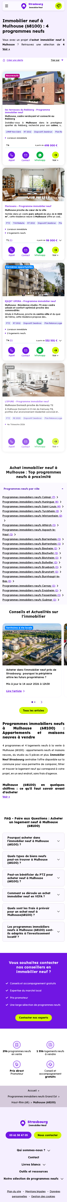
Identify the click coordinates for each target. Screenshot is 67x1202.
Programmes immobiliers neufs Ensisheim (30, 590)
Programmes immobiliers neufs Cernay (28, 585)
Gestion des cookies (43, 1196)
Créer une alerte (15, 60)
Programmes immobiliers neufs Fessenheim (31, 595)
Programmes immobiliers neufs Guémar (29, 599)
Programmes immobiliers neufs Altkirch (29, 525)
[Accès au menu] (6, 5)
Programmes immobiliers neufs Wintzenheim (32, 515)
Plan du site (14, 1191)
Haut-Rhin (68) (20, 1102)
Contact (26, 160)
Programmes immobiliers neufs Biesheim (29, 548)
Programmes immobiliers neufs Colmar (28, 497)
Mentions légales (35, 1191)
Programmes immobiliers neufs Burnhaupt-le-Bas (31, 579)
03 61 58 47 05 (18, 1135)
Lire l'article (14, 691)
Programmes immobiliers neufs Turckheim (30, 511)
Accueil (32, 1090)
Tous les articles (33, 710)
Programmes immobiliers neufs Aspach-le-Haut (29, 532)
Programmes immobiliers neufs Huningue (30, 501)
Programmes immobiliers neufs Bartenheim (31, 539)
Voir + (55, 160)
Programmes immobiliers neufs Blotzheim (30, 557)
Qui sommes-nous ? (31, 1150)
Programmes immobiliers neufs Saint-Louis (31, 506)
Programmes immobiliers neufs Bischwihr (30, 553)
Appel (12, 160)
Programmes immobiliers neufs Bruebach (30, 567)
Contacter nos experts (33, 1017)
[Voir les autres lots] (60, 240)
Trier (55, 60)
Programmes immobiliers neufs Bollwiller (29, 562)
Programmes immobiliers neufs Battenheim (31, 543)
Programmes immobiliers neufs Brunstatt (30, 571)
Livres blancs (31, 1164)
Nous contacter (48, 1135)
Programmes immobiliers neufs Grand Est (32, 1096)
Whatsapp (39, 160)
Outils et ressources (33, 1171)
